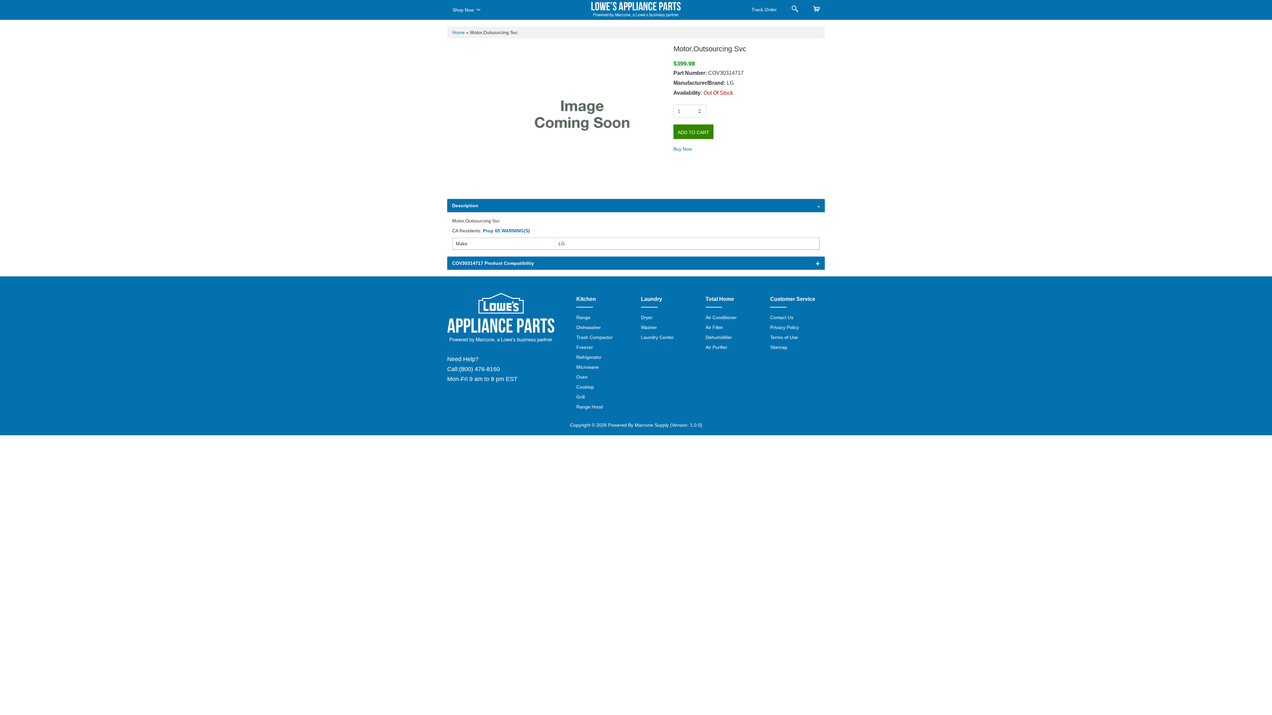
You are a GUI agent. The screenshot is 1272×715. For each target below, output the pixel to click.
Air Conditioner (721, 317)
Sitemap (778, 347)
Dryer (647, 317)
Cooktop (585, 387)
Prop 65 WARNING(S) (506, 230)
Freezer (584, 347)
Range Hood (589, 406)
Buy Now (682, 149)
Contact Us (781, 317)
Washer (649, 327)
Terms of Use (784, 337)
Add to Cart (693, 132)
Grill (580, 397)
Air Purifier (716, 347)
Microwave (587, 367)
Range (583, 317)
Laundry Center (657, 337)
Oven (582, 377)
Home (458, 32)
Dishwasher (588, 327)
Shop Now (463, 10)
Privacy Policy (784, 327)
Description (465, 205)
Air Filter (714, 327)
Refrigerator (589, 357)
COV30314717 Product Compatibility (493, 263)
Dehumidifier (719, 337)
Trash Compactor (594, 337)
